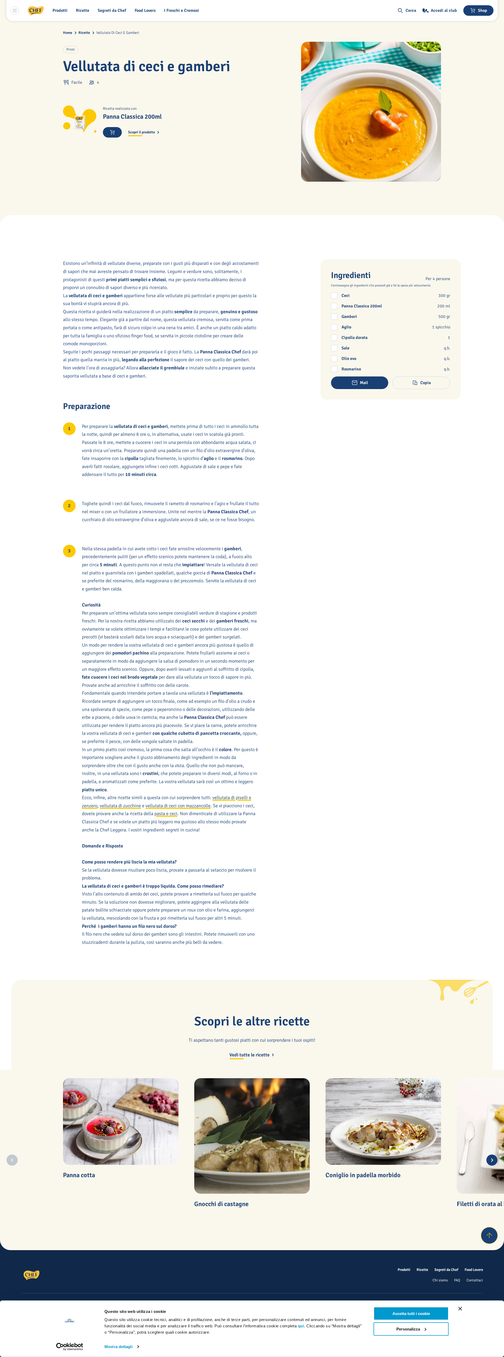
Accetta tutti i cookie (411, 1313)
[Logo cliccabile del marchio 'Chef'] (35, 10)
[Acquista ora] (112, 132)
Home (67, 32)
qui (301, 1326)
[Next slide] (492, 1160)
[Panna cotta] (120, 1121)
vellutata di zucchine (120, 806)
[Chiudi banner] (460, 1309)
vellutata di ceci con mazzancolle (178, 806)
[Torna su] (489, 1235)
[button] (61, 10)
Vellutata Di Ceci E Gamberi (117, 32)
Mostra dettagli (118, 1346)
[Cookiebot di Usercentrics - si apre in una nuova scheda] (70, 1347)
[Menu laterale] (14, 10)
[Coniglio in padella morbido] (383, 1121)
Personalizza (408, 1329)
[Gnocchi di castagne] (252, 1136)
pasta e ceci (165, 813)
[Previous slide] (12, 1160)
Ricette (84, 32)
